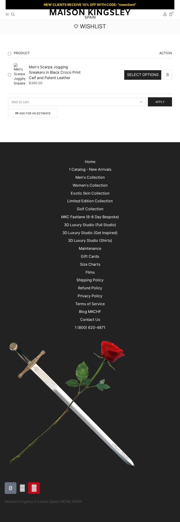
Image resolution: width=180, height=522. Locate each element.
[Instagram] (22, 488)
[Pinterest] (34, 488)
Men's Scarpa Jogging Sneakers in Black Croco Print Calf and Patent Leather (55, 72)
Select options (143, 74)
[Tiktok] (10, 488)
